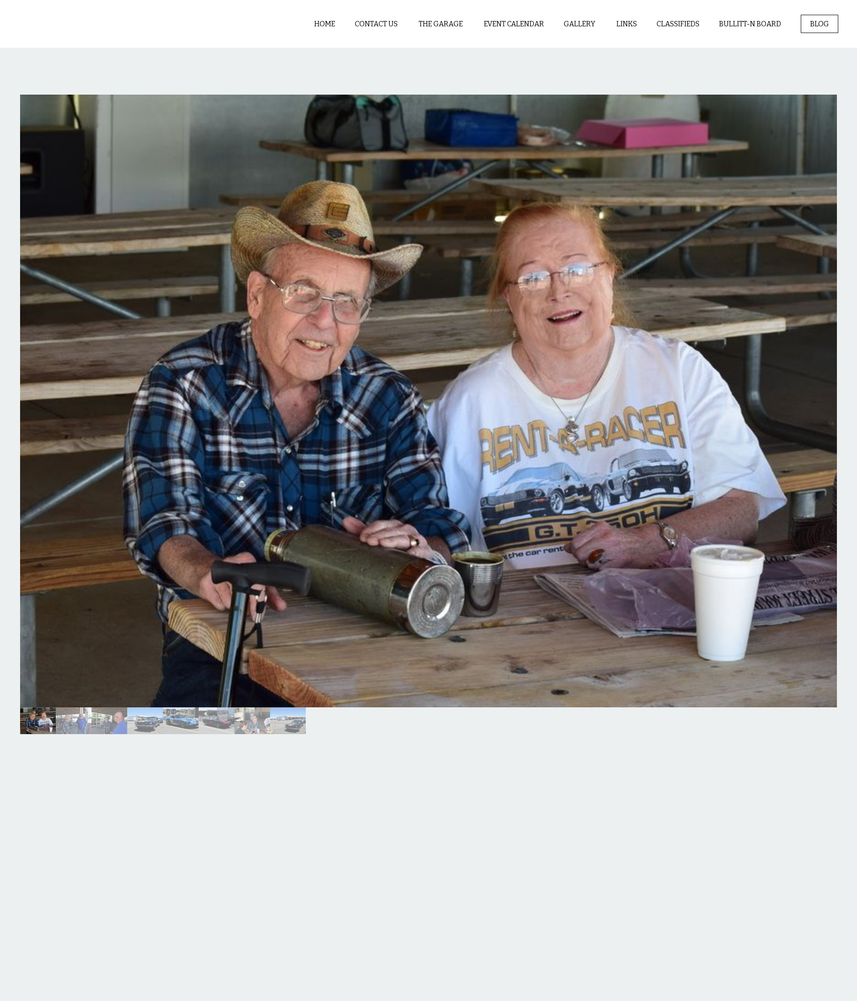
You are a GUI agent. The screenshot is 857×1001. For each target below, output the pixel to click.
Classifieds (678, 24)
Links (626, 24)
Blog (819, 24)
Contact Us (377, 24)
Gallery (580, 24)
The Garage (441, 24)
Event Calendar (514, 24)
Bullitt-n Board (750, 24)
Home (324, 24)
